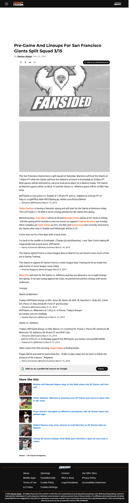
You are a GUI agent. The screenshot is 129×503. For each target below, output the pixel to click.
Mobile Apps (29, 478)
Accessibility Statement (94, 482)
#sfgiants (48, 357)
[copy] (34, 62)
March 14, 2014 (63, 247)
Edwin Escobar (26, 208)
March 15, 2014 (49, 202)
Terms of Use (30, 482)
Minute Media (16, 494)
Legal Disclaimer (69, 482)
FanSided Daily (48, 478)
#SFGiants (24, 195)
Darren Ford (77, 225)
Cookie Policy (47, 482)
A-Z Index (28, 487)
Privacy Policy (89, 478)
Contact (65, 473)
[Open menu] (6, 3)
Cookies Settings (49, 487)
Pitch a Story (67, 478)
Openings (45, 473)
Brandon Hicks (71, 218)
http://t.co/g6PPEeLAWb (31, 199)
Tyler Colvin (44, 225)
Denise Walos (24, 56)
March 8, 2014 (59, 269)
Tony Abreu (41, 218)
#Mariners (39, 310)
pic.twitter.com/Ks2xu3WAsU (71, 199)
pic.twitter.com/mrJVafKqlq (33, 314)
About (26, 473)
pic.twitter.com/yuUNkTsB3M (90, 339)
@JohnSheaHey (72, 240)
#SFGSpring (50, 199)
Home (22, 455)
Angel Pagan (56, 348)
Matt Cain (24, 275)
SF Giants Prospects (36, 455)
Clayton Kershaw (86, 221)
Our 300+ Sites (89, 473)
